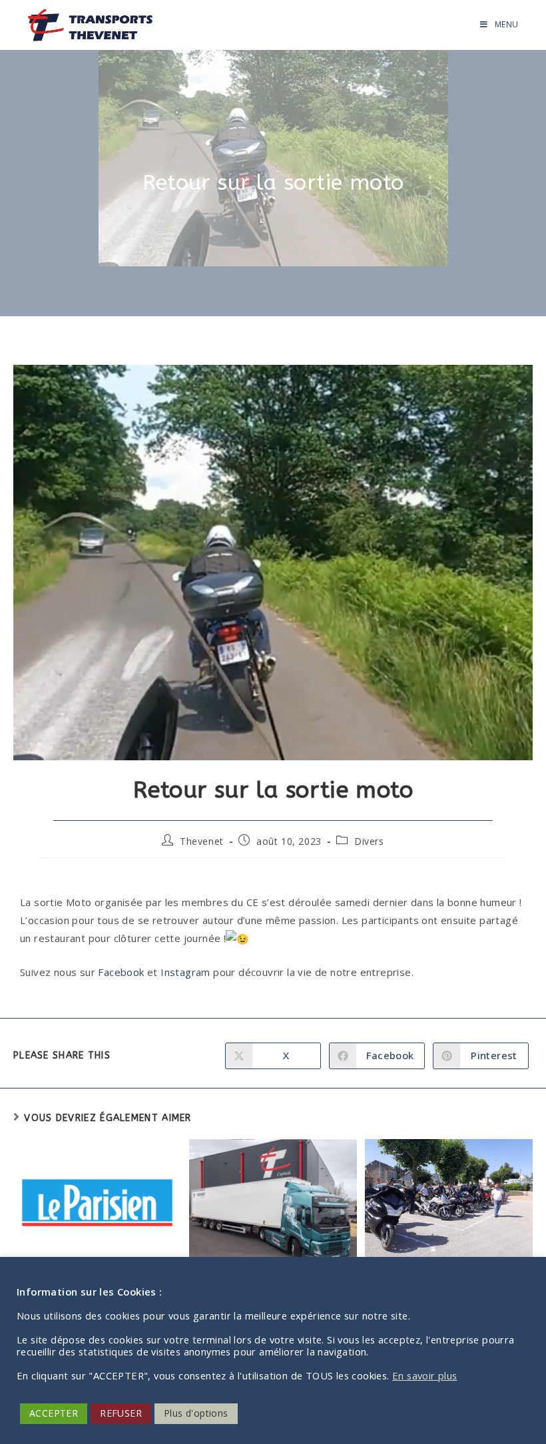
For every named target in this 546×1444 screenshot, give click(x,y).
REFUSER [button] (121, 1413)
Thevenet (202, 841)
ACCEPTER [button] (53, 1413)
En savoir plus (424, 1375)
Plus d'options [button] (196, 1413)
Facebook (121, 972)
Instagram (186, 972)
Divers (369, 841)
